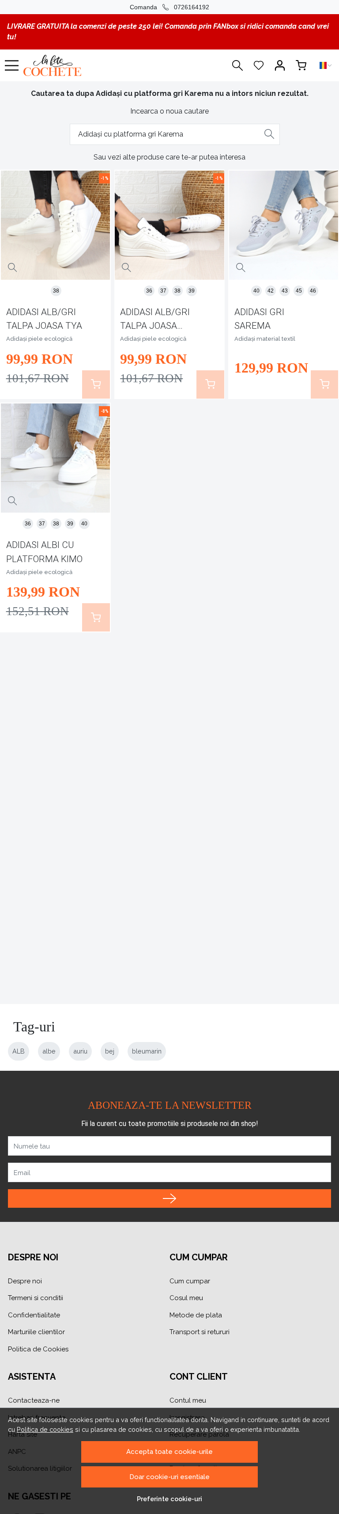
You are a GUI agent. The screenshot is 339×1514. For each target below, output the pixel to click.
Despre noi (25, 1281)
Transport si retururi (200, 1332)
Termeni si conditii (35, 1298)
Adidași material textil (264, 338)
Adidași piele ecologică (39, 338)
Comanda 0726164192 (169, 7)
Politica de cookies (45, 1429)
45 (299, 291)
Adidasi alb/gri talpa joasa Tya (44, 319)
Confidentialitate (34, 1315)
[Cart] (301, 65)
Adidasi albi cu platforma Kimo (44, 552)
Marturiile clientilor (36, 1332)
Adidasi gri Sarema (259, 319)
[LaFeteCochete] (72, 65)
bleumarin (147, 1051)
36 (149, 291)
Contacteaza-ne (34, 1400)
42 (270, 291)
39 (191, 291)
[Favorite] (258, 65)
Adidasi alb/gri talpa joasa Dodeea (155, 321)
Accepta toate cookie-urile (169, 1452)
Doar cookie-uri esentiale (169, 1477)
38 (56, 291)
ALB (18, 1051)
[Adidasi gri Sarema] (283, 225)
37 (163, 291)
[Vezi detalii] (12, 268)
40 (256, 291)
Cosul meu (186, 1298)
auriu (80, 1051)
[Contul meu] (280, 65)
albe (49, 1051)
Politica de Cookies (38, 1349)
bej (109, 1051)
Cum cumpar (190, 1281)
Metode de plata (196, 1315)
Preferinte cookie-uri (169, 1499)
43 (285, 291)
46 (313, 291)
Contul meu (188, 1400)
